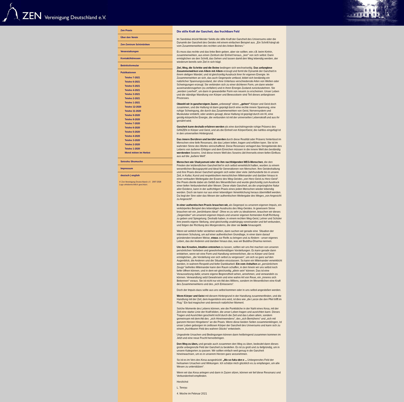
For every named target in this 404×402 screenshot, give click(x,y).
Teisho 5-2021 (132, 86)
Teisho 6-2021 (132, 81)
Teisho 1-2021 (132, 102)
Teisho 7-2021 (132, 77)
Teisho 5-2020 (132, 131)
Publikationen (128, 72)
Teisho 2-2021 (132, 98)
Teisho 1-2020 (132, 148)
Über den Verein (129, 37)
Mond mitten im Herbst (137, 152)
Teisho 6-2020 (132, 127)
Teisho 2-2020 (132, 144)
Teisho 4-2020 (132, 136)
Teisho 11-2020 (133, 111)
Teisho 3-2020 (132, 140)
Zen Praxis (126, 30)
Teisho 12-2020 (133, 106)
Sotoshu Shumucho (132, 161)
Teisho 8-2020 (132, 119)
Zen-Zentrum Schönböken (135, 44)
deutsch (125, 175)
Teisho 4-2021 (132, 90)
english (136, 175)
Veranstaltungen (130, 51)
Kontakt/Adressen (131, 58)
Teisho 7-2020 (132, 123)
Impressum (127, 168)
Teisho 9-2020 (132, 115)
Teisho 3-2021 (132, 94)
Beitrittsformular (130, 65)
